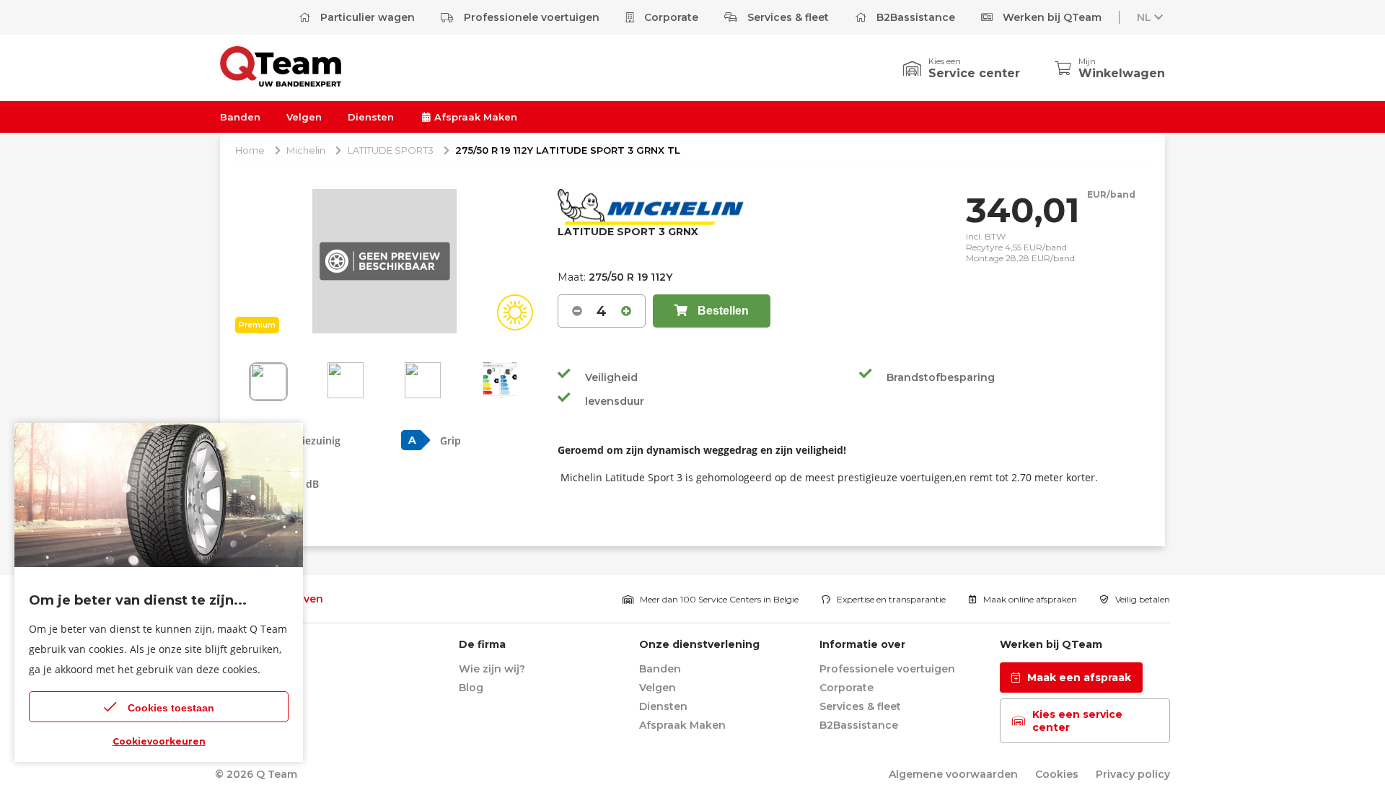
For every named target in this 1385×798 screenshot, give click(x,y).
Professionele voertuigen (530, 17)
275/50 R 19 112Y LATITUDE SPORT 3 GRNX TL (567, 150)
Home (250, 150)
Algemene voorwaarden (953, 774)
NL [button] (1144, 17)
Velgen (304, 117)
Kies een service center (1077, 721)
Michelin (305, 150)
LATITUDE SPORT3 (391, 150)
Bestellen (722, 310)
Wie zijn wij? (492, 668)
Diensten (371, 117)
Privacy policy (1133, 774)
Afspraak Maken (474, 117)
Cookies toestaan (171, 708)
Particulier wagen (366, 17)
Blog (471, 687)
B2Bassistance (914, 17)
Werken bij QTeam (1051, 17)
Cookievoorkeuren (159, 741)
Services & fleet (786, 17)
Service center (974, 73)
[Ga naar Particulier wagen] (280, 82)
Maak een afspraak (1079, 677)
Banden (240, 117)
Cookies (1056, 774)
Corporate (669, 17)
